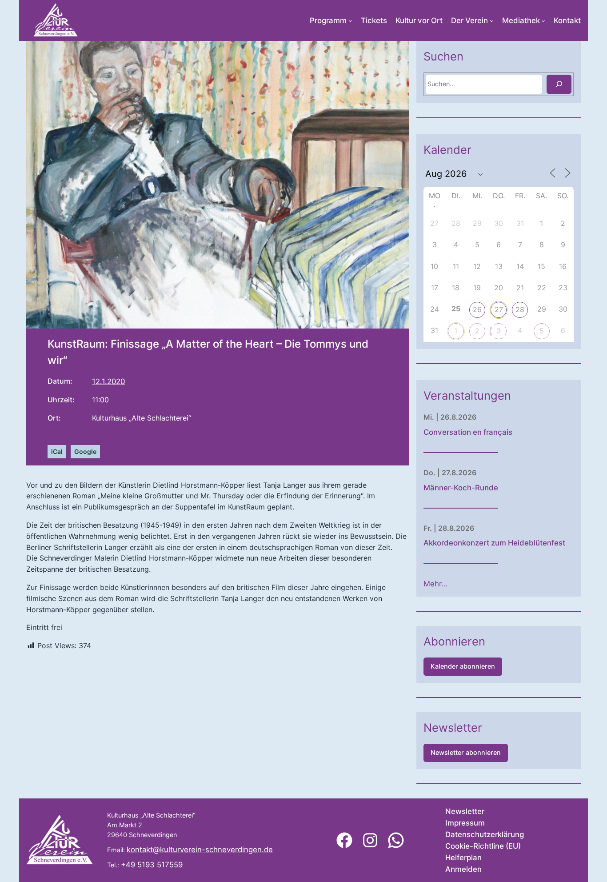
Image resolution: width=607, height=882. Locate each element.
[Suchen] (559, 84)
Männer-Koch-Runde (460, 487)
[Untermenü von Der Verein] (492, 21)
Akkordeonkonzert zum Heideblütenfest (494, 542)
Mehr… (435, 583)
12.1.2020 (108, 381)
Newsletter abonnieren (466, 752)
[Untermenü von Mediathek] (543, 21)
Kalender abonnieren (463, 666)
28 (519, 309)
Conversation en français (467, 432)
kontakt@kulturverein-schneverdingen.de (200, 849)
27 (499, 309)
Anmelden (463, 869)
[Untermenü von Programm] (350, 21)
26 (477, 309)
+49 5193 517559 (152, 864)
